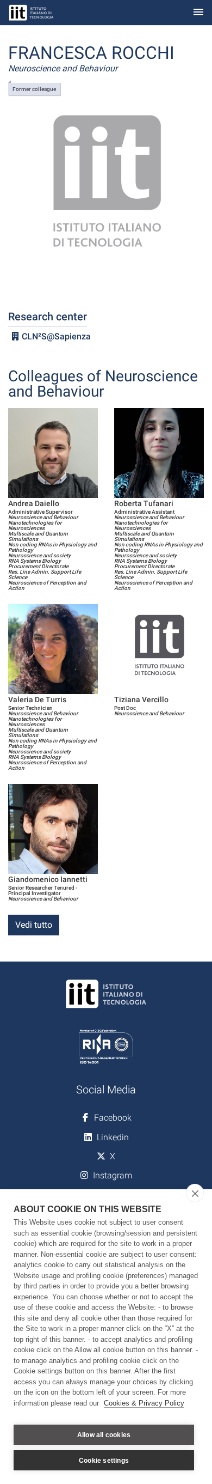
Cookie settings (104, 1460)
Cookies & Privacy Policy (144, 1403)
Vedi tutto (33, 925)
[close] (195, 1193)
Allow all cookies (103, 1435)
